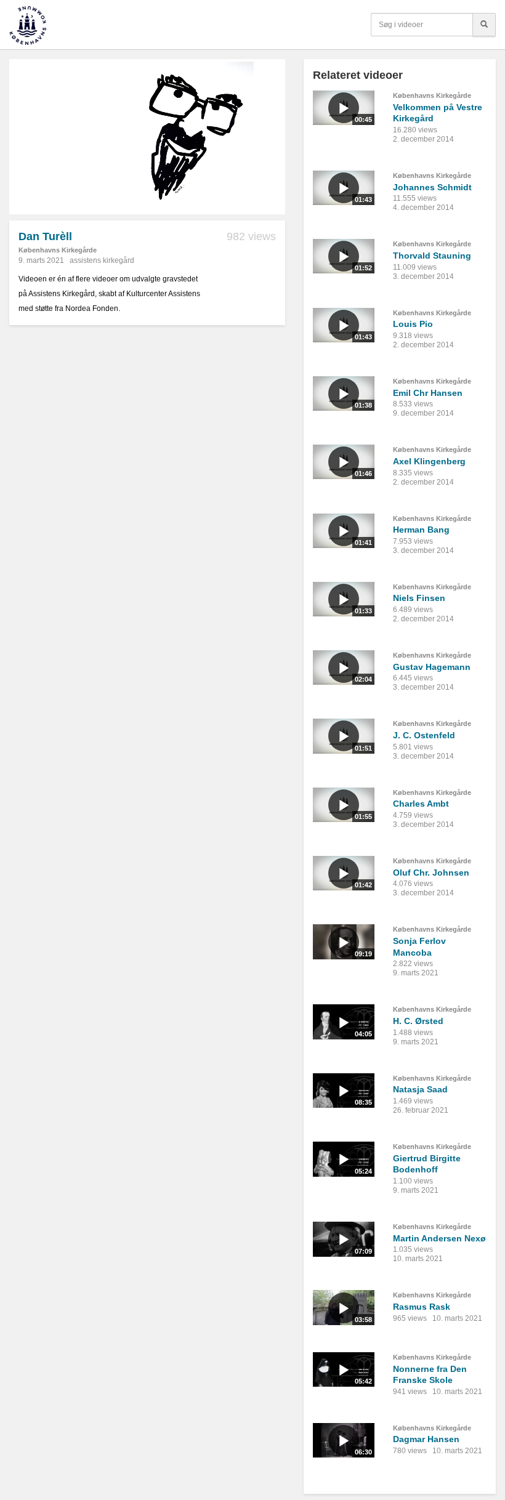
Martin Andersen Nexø (439, 1238)
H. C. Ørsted (418, 1021)
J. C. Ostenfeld (424, 735)
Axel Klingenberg (429, 461)
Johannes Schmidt (432, 187)
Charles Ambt (421, 803)
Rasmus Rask (421, 1307)
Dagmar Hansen (426, 1439)
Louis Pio (413, 324)
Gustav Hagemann (432, 667)
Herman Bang (421, 529)
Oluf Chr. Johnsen (431, 872)
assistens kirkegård (102, 260)
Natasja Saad (420, 1089)
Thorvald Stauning (432, 255)
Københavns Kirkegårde (57, 250)
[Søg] (484, 24)
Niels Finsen (419, 598)
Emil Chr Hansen (428, 393)
